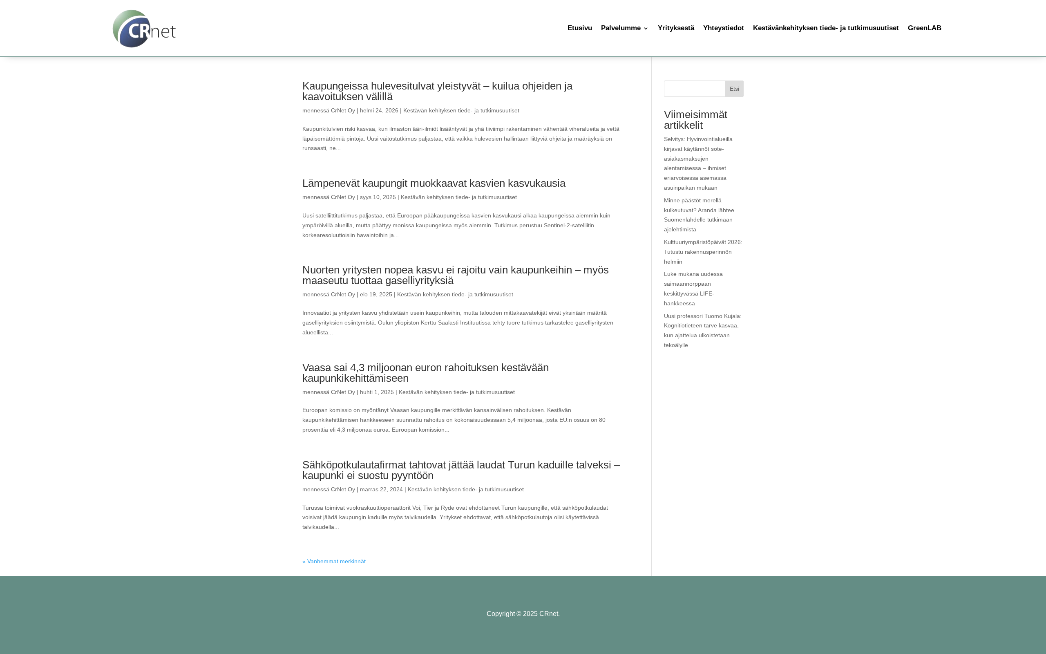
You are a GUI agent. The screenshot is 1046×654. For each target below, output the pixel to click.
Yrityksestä (676, 28)
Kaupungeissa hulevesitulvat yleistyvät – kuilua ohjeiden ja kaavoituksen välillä (437, 91)
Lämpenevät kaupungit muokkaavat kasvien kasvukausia (433, 183)
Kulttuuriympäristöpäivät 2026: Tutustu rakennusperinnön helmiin (703, 252)
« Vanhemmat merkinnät (334, 561)
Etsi (734, 88)
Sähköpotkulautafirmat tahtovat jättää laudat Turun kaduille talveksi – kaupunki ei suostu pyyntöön (461, 470)
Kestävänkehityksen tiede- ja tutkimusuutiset (826, 28)
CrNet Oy (343, 110)
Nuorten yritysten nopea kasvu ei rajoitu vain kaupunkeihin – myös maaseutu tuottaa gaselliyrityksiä (455, 275)
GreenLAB (924, 28)
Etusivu (580, 28)
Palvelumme (621, 28)
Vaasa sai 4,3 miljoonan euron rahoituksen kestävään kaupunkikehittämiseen (425, 372)
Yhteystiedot (723, 28)
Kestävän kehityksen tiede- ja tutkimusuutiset (461, 110)
